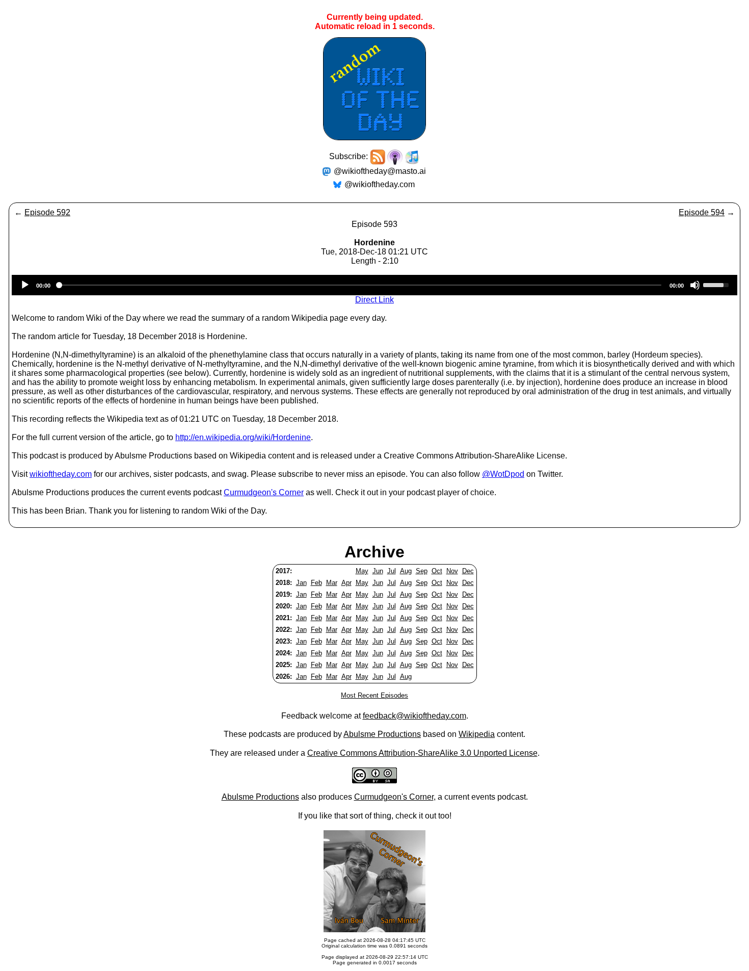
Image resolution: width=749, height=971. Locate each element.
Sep (421, 571)
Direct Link (374, 299)
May (362, 571)
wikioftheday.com (61, 474)
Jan (301, 582)
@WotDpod (503, 474)
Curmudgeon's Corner (264, 492)
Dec (468, 571)
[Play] (25, 285)
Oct (437, 571)
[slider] (717, 284)
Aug (406, 571)
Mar (331, 582)
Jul (391, 571)
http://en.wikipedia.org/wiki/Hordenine (243, 437)
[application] (374, 285)
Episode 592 (47, 212)
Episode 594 (702, 212)
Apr (346, 582)
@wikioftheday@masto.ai (380, 171)
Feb (316, 582)
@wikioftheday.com (379, 184)
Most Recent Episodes (374, 695)
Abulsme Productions (382, 734)
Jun (377, 571)
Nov (452, 571)
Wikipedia (477, 734)
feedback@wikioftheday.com (414, 715)
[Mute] (695, 285)
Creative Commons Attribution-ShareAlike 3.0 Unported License (422, 753)
